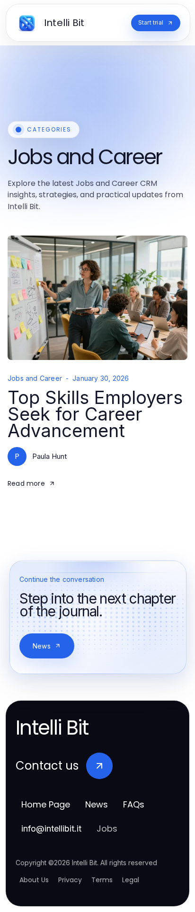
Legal (130, 880)
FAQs (133, 804)
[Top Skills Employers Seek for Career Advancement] (97, 298)
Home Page (45, 804)
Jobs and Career (35, 378)
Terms (102, 880)
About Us (34, 880)
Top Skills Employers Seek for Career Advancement (95, 413)
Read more (26, 483)
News (42, 646)
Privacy (70, 880)
